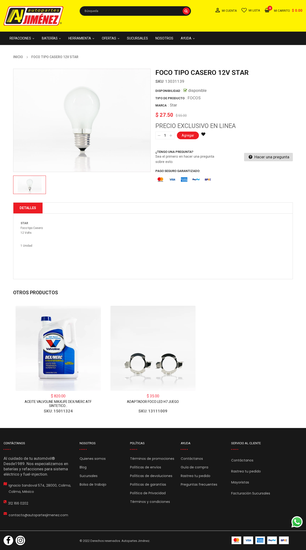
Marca (161, 105)
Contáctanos (192, 458)
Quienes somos (93, 458)
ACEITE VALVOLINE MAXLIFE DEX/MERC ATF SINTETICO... (58, 404)
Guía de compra (194, 467)
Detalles (28, 208)
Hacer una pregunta (271, 157)
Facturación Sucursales (250, 493)
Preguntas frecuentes (199, 484)
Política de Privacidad (148, 493)
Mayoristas (240, 482)
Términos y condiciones (150, 501)
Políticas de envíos (145, 467)
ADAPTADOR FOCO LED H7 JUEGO (153, 402)
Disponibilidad (167, 91)
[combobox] (135, 11)
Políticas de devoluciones (151, 475)
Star (173, 105)
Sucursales (89, 475)
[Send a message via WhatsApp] (297, 521)
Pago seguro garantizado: (177, 171)
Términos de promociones (152, 458)
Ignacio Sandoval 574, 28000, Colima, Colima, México (40, 488)
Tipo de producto (170, 98)
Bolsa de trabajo (93, 484)
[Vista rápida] (58, 348)
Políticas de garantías (148, 484)
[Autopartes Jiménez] (260, 540)
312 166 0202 (18, 503)
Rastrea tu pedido (195, 475)
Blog (83, 467)
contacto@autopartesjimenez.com (38, 515)
